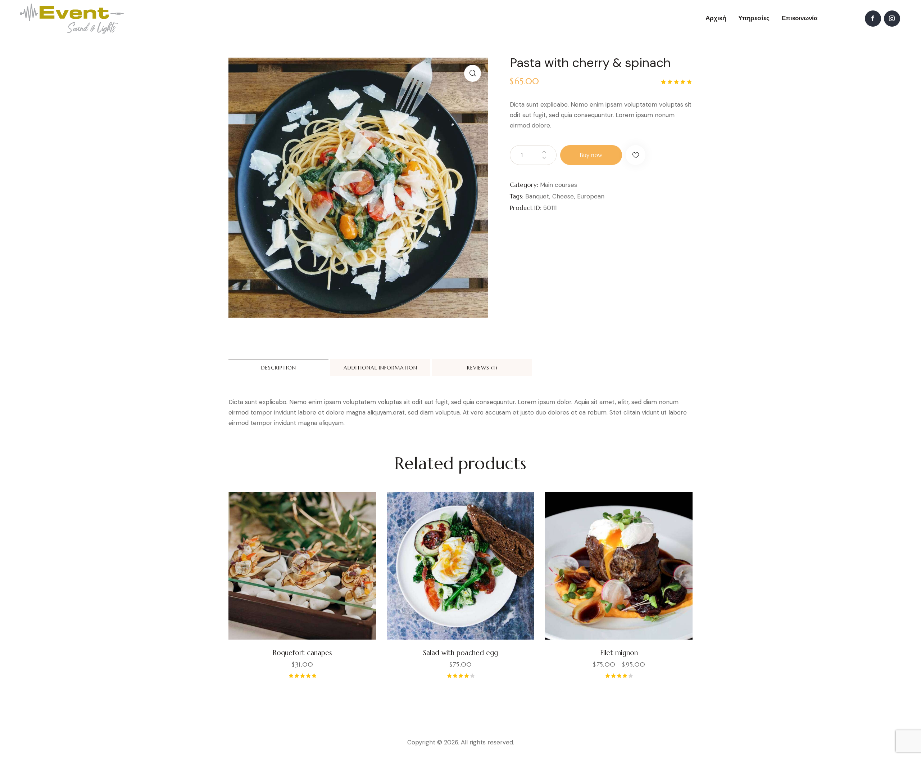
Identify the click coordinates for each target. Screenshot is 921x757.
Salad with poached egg (460, 652)
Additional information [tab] (380, 367)
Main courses (558, 185)
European (590, 196)
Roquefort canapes (302, 652)
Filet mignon (619, 652)
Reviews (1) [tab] (482, 367)
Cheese (563, 196)
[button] (472, 73)
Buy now (591, 154)
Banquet (537, 196)
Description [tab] (278, 367)
